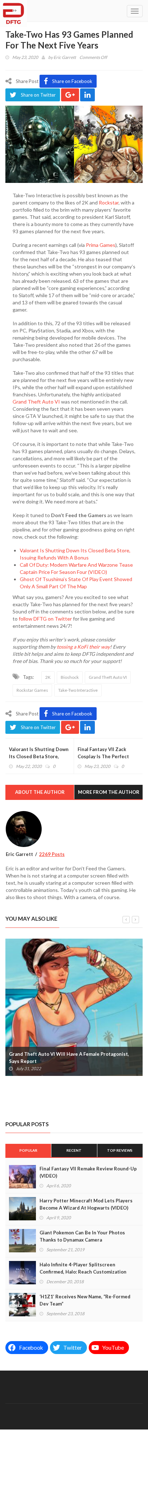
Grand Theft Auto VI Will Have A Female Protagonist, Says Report (69, 1057)
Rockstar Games (32, 690)
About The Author (40, 792)
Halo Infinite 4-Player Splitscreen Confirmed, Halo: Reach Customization (83, 1268)
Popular (28, 1150)
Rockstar (109, 202)
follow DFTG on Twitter (45, 619)
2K (48, 677)
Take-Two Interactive (78, 690)
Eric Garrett (65, 57)
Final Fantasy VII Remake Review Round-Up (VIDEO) (88, 1172)
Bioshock (70, 677)
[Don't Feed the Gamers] (13, 11)
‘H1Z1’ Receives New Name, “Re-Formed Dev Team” (85, 1300)
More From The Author (108, 792)
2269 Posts (52, 854)
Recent (74, 1150)
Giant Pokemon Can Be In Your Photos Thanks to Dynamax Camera (82, 1236)
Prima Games (100, 245)
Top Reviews (120, 1150)
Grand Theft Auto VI (36, 402)
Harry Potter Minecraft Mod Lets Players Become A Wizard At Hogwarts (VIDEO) (86, 1204)
